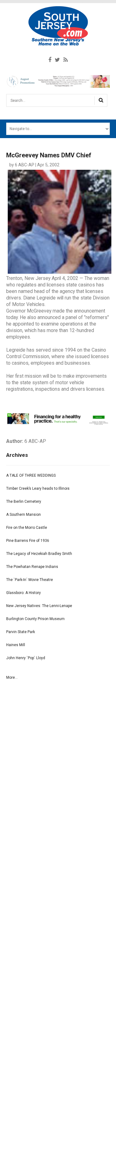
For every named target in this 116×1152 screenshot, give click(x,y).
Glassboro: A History (23, 593)
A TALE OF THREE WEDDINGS (31, 475)
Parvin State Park (20, 632)
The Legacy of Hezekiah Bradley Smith (39, 553)
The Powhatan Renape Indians (32, 567)
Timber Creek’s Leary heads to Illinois (38, 488)
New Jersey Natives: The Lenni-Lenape (39, 606)
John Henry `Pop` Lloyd (25, 658)
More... (12, 677)
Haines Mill (15, 645)
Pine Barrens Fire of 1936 (27, 540)
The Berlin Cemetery (23, 501)
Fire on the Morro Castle (26, 527)
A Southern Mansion (23, 514)
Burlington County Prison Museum (35, 619)
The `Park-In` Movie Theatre (29, 580)
